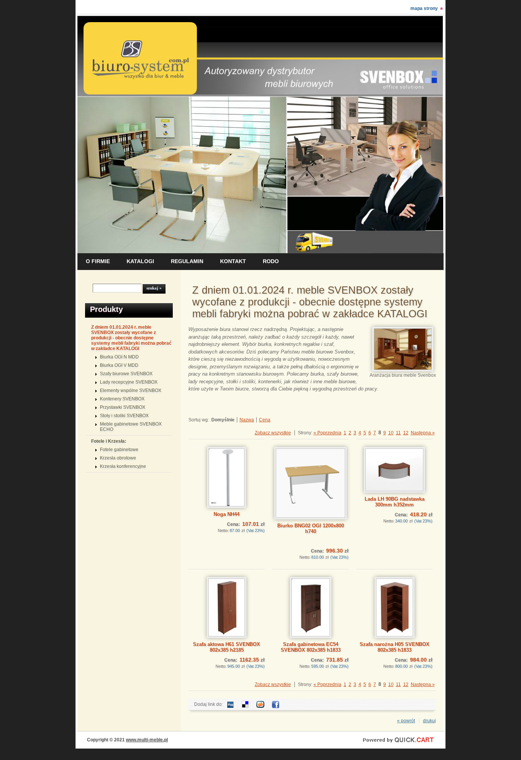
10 (391, 432)
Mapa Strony (424, 8)
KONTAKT (233, 261)
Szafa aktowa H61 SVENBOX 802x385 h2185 (226, 647)
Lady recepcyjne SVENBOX (129, 382)
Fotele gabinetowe (119, 449)
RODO (271, 261)
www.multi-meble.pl (147, 739)
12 (405, 432)
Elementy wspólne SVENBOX (130, 390)
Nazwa (247, 420)
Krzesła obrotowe (118, 458)
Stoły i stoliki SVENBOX (124, 415)
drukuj (429, 720)
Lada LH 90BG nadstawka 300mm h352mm (395, 502)
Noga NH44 (227, 514)
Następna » (423, 432)
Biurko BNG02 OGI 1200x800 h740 (310, 528)
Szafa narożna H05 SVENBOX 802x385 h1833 (394, 647)
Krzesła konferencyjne (123, 466)
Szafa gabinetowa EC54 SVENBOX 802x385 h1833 (311, 647)
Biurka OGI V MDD (119, 365)
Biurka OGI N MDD (119, 357)
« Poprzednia (327, 432)
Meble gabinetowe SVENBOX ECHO (131, 426)
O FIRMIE (98, 261)
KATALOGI (140, 261)
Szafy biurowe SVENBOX (126, 373)
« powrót (406, 720)
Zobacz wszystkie (273, 432)
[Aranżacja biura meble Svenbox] (402, 370)
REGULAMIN (187, 261)
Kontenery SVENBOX (122, 399)
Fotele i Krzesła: (108, 441)
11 (398, 432)
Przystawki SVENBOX (122, 407)
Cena (264, 420)
